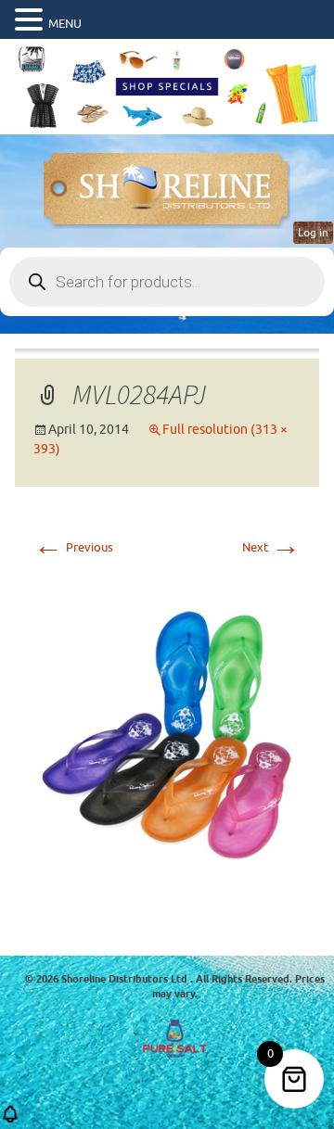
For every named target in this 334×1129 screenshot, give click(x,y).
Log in (313, 232)
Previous (73, 547)
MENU (65, 24)
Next (271, 547)
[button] (31, 20)
